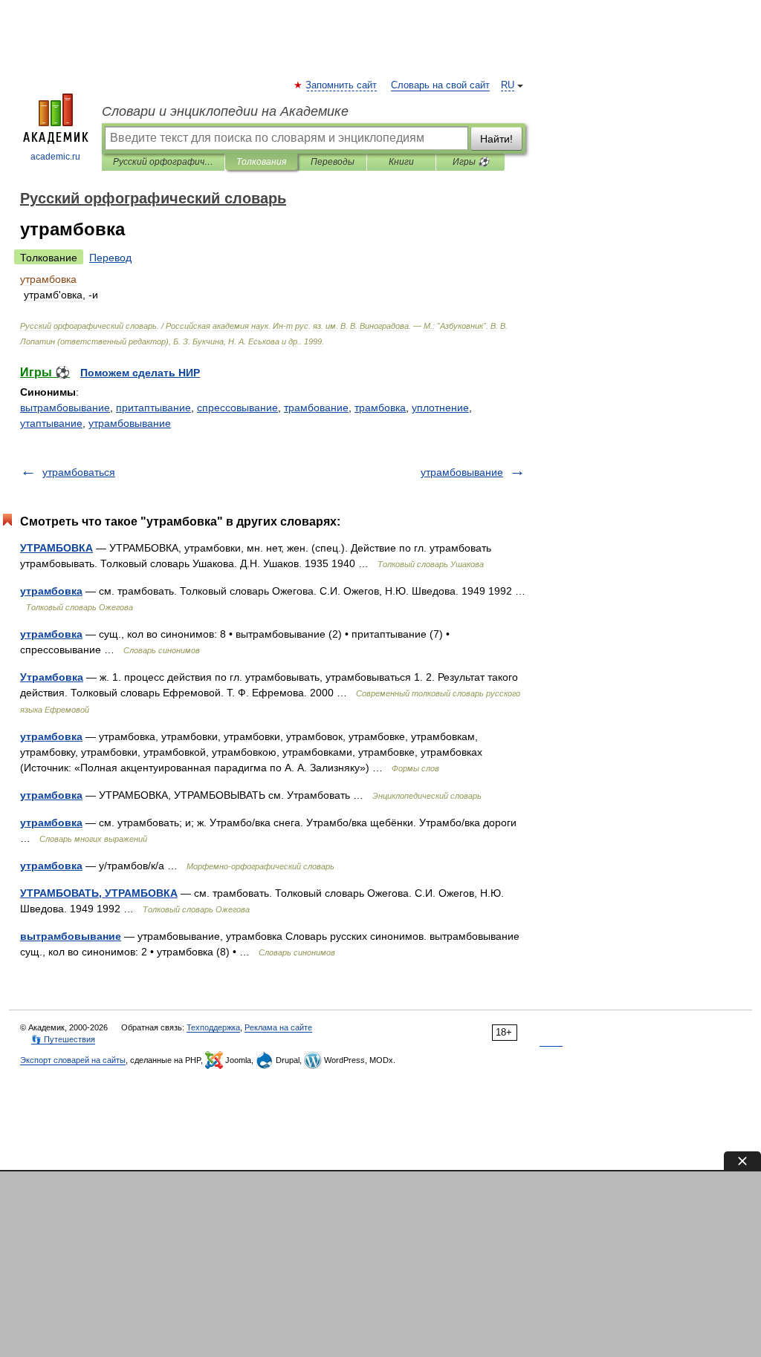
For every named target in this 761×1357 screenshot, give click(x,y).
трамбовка (380, 407)
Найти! (496, 139)
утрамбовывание (129, 423)
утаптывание (51, 423)
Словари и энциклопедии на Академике (225, 111)
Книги (401, 162)
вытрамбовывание (65, 407)
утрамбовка (51, 591)
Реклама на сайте (278, 1027)
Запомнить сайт (342, 85)
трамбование (316, 407)
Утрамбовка (51, 677)
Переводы (332, 162)
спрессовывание (237, 407)
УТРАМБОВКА (56, 548)
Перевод (110, 258)
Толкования (261, 162)
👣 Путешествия (63, 1039)
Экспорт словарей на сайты (73, 1060)
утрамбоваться (78, 472)
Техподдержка (213, 1027)
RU (507, 85)
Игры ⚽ (471, 162)
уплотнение (440, 407)
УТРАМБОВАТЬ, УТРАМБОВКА (99, 893)
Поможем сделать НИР (140, 373)
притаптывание (153, 407)
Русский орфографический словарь (163, 162)
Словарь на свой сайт (440, 85)
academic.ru (55, 156)
